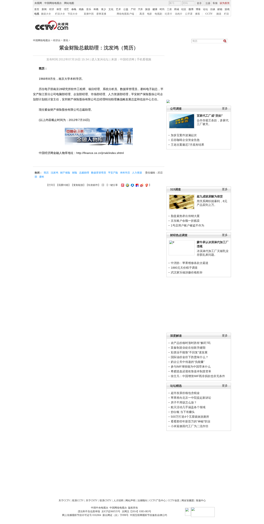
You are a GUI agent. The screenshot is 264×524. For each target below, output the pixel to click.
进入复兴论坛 (100, 59)
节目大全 (73, 13)
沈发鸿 (54, 172)
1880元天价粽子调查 (184, 267)
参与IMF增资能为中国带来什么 (191, 366)
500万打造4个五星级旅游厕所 (190, 416)
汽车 (140, 9)
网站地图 (69, 3)
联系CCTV (78, 500)
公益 (125, 9)
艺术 (118, 9)
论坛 (205, 9)
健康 (154, 9)
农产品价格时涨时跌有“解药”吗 (190, 343)
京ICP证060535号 (110, 511)
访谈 (212, 9)
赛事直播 (101, 13)
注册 (207, 3)
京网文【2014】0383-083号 (136, 511)
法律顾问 (142, 500)
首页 (36, 9)
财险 (74, 172)
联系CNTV (105, 500)
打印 (50, 185)
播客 (197, 13)
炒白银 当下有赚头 (183, 412)
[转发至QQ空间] (127, 185)
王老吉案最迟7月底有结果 (187, 144)
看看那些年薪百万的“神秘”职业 (190, 421)
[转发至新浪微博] (141, 185)
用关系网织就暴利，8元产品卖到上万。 (212, 202)
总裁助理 (84, 172)
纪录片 (168, 13)
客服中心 (201, 500)
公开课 (188, 13)
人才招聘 (118, 500)
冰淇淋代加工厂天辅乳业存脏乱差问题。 (213, 252)
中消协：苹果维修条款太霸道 (189, 263)
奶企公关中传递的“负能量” (188, 361)
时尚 (162, 9)
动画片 (178, 13)
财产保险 (65, 172)
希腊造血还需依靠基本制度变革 (191, 371)
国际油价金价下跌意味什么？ (189, 357)
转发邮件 (93, 185)
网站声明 (130, 500)
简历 (46, 172)
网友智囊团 (188, 500)
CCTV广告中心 (157, 500)
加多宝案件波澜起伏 (184, 135)
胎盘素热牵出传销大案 (185, 216)
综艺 (66, 9)
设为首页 (225, 3)
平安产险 (113, 172)
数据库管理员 (98, 172)
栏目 (226, 13)
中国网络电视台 (53, 3)
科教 (96, 9)
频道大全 (46, 13)
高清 (141, 13)
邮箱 (219, 9)
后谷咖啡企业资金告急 (185, 140)
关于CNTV (92, 500)
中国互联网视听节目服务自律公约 (148, 515)
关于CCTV (64, 500)
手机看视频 (144, 59)
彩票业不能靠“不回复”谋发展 (189, 352)
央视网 (38, 3)
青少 (103, 9)
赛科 (41, 176)
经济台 (56, 40)
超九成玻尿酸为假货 (210, 196)
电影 (149, 13)
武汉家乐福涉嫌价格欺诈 (187, 272)
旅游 (147, 9)
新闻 (44, 9)
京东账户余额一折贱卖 (185, 220)
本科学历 (125, 172)
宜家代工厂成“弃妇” (210, 115)
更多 (225, 108)
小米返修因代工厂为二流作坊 (189, 426)
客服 (215, 3)
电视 (36, 13)
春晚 (73, 9)
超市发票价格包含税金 (185, 393)
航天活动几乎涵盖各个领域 (188, 407)
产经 (133, 9)
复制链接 (78, 185)
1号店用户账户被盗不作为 (187, 225)
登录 (199, 3)
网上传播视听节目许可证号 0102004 (81, 515)
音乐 (88, 9)
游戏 (227, 9)
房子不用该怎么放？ (184, 402)
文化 (110, 9)
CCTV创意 (173, 500)
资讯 (65, 40)
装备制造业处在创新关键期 (188, 347)
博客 (198, 9)
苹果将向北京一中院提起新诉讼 (191, 397)
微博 (191, 9)
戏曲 (81, 9)
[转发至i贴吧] (136, 185)
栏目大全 (60, 13)
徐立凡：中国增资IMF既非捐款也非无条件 (198, 376)
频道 (218, 13)
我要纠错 (63, 185)
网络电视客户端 (125, 13)
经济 (51, 9)
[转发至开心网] (122, 185)
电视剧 (158, 13)
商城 (176, 9)
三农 (169, 9)
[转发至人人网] (132, 185)
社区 (183, 9)
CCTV (209, 13)
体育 (59, 9)
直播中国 (89, 13)
